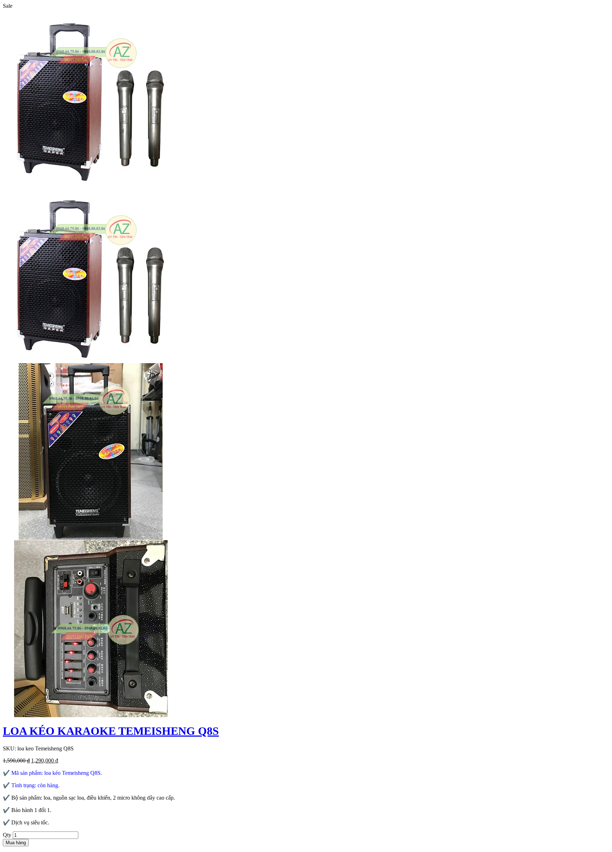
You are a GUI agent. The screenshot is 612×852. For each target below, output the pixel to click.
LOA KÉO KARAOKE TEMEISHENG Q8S (111, 731)
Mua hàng (16, 842)
